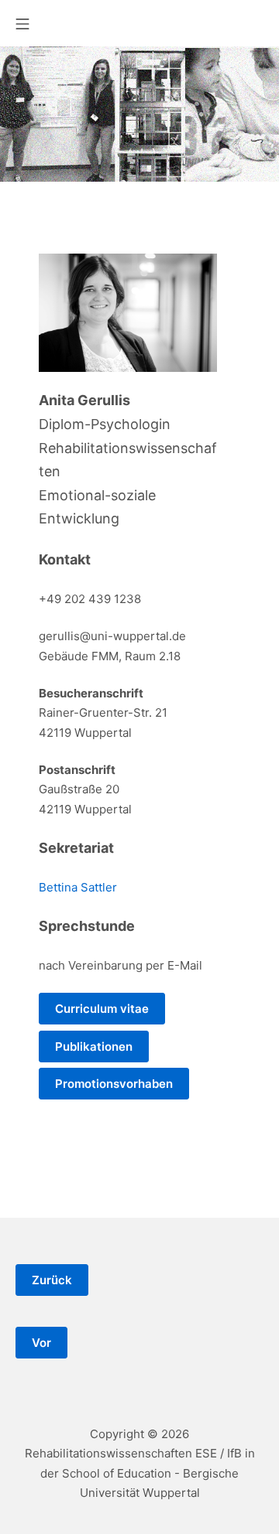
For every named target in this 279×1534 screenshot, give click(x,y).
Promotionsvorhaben (114, 1083)
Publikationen (94, 1046)
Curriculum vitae (102, 1008)
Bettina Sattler (78, 887)
